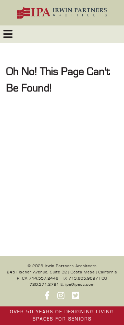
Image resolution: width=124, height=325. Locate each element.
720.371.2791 (44, 284)
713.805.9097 (83, 278)
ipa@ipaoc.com (80, 284)
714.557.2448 (44, 278)
